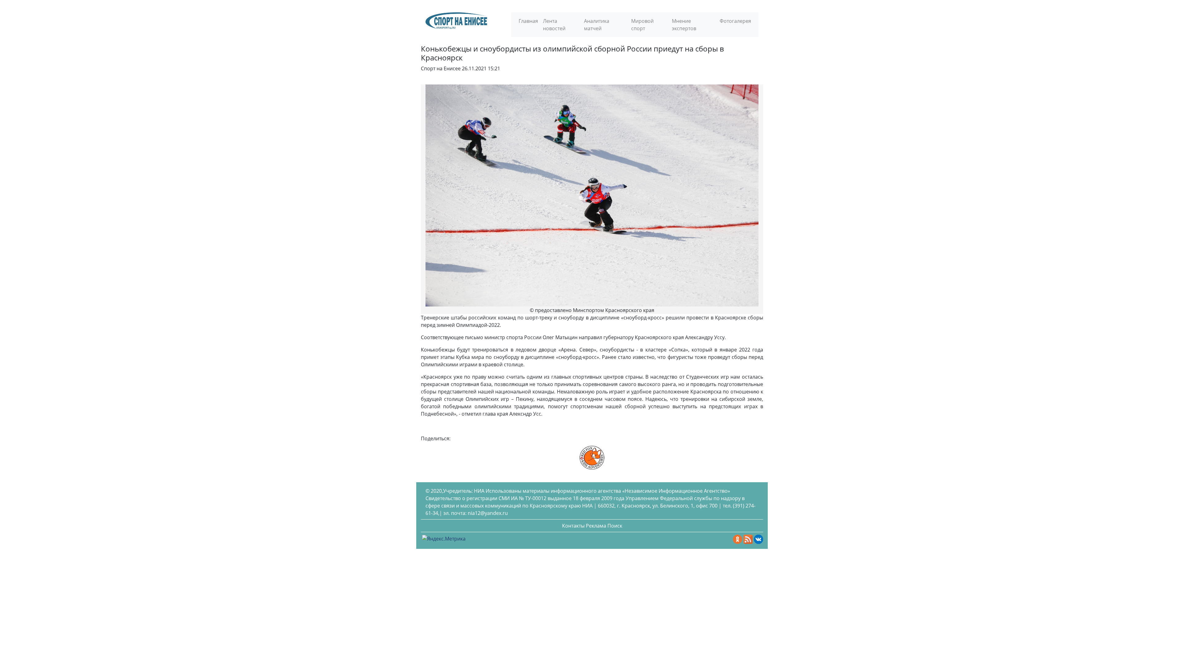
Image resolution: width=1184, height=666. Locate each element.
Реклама (596, 525)
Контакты (573, 525)
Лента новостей (554, 25)
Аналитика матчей (596, 25)
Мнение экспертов (684, 25)
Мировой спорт (642, 25)
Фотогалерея (735, 21)
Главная (528, 21)
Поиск (614, 525)
